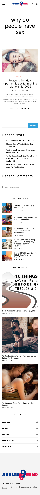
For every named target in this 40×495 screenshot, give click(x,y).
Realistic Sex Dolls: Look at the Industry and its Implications (21, 151)
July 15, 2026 (18, 210)
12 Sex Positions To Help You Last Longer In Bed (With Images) (19, 357)
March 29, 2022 (14, 90)
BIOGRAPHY (7, 422)
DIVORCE (5, 434)
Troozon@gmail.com (11, 483)
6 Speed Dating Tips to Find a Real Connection (19, 145)
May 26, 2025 (18, 235)
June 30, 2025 (19, 222)
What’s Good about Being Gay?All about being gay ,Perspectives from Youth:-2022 (21, 158)
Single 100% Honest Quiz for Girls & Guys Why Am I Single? (20, 165)
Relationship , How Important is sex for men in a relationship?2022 (20, 83)
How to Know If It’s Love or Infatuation (21, 140)
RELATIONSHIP (20, 76)
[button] (37, 4)
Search (5, 121)
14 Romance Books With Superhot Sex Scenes (18, 404)
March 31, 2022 (19, 248)
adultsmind (26, 90)
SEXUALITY (6, 447)
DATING (5, 428)
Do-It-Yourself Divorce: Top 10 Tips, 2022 (19, 311)
